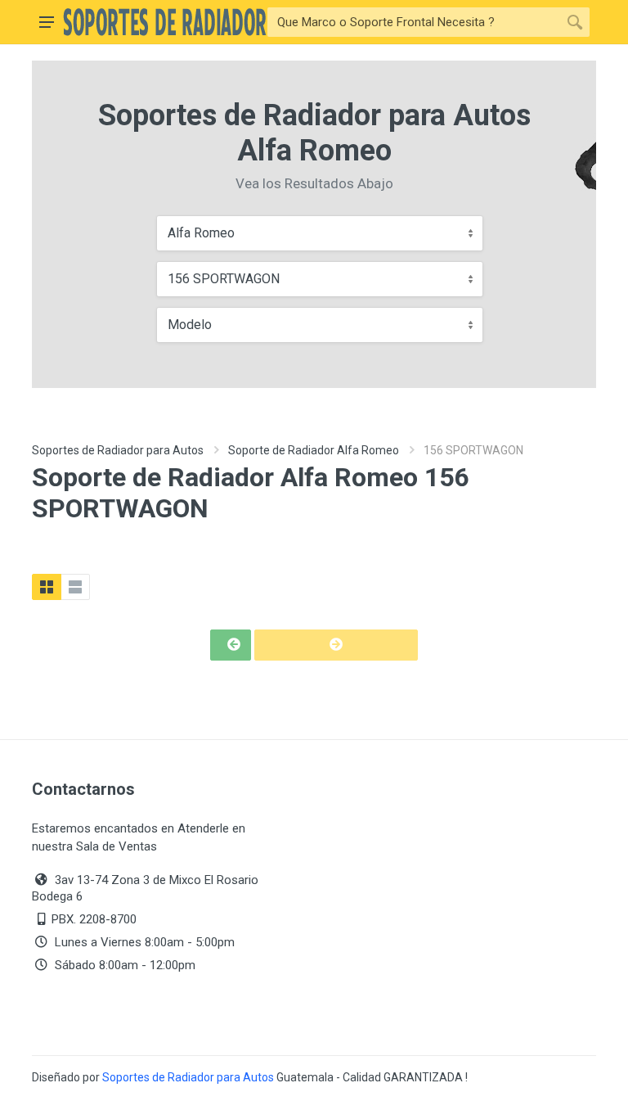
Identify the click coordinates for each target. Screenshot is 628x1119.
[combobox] (319, 233)
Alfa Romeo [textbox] (201, 233)
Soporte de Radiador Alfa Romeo (313, 450)
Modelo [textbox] (190, 324)
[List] (75, 587)
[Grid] (46, 587)
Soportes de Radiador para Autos (118, 450)
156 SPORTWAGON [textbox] (224, 279)
